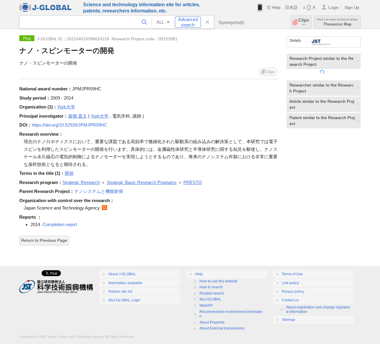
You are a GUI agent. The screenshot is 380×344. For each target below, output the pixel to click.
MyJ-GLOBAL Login (124, 300)
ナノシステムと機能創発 (98, 191)
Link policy (290, 283)
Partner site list (120, 291)
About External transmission (222, 328)
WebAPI (206, 305)
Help (276, 7)
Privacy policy (293, 291)
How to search (211, 287)
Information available (125, 283)
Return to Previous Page (44, 240)
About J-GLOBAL (122, 274)
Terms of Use (292, 274)
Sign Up (351, 7)
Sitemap (288, 320)
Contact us (290, 300)
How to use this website (219, 281)
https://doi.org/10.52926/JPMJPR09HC (69, 124)
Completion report (59, 224)
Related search (212, 293)
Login (333, 7)
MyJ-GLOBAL (210, 299)
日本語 (291, 7)
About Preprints (212, 322)
